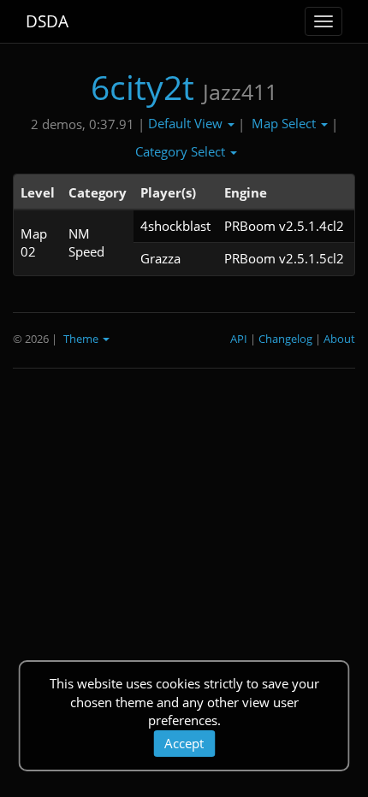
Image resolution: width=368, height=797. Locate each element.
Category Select (182, 151)
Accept (184, 743)
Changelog (285, 338)
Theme (82, 338)
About (339, 338)
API (238, 338)
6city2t (142, 86)
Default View (187, 123)
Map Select (285, 123)
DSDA (47, 21)
